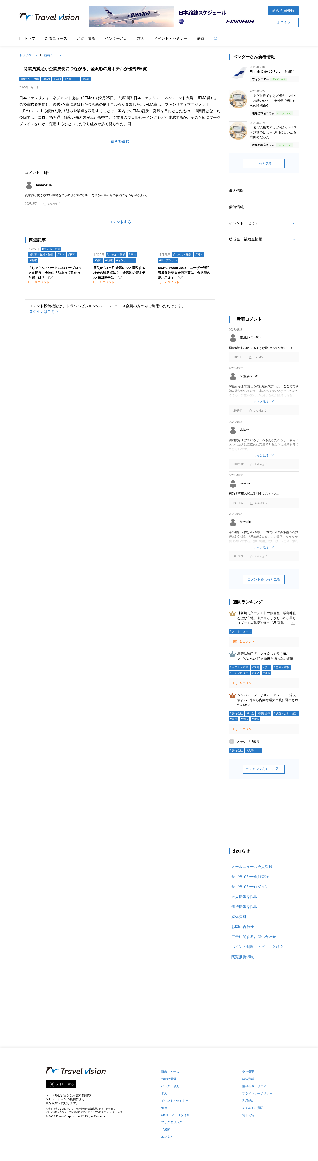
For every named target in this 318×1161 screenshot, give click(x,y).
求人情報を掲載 (244, 897)
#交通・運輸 (282, 667)
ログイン (283, 22)
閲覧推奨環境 (242, 957)
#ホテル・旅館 (29, 79)
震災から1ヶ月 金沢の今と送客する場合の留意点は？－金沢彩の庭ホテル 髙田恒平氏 (119, 272)
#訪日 (266, 667)
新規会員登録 (283, 11)
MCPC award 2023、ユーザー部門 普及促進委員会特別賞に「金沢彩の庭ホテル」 (184, 272)
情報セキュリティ (254, 1086)
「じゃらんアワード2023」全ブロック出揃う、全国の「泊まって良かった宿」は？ (54, 272)
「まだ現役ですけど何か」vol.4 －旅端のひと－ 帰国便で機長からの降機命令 (273, 100)
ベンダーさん (116, 38)
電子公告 (248, 1115)
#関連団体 (263, 713)
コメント (42, 282)
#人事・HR (71, 79)
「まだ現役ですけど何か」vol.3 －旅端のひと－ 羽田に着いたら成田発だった (273, 132)
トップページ (28, 55)
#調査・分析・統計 (42, 254)
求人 (140, 38)
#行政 (250, 713)
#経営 (86, 79)
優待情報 (236, 207)
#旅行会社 (236, 713)
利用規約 (248, 1100)
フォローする (65, 1084)
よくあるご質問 (252, 1108)
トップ (29, 38)
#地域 (33, 260)
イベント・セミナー (170, 38)
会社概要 (248, 1071)
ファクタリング (171, 1122)
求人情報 (236, 191)
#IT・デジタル (168, 260)
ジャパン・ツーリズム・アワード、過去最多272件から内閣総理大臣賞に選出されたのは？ (267, 700)
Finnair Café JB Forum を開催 (272, 71)
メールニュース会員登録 (251, 867)
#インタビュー (125, 260)
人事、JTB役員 (248, 741)
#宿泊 (57, 79)
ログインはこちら (44, 312)
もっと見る (264, 163)
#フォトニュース (240, 631)
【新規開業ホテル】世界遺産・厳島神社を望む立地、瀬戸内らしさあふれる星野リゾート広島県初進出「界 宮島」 (266, 618)
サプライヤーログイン (250, 887)
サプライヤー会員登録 (250, 877)
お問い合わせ (242, 927)
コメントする (120, 222)
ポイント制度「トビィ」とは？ (257, 947)
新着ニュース (56, 38)
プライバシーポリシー (257, 1093)
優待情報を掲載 (244, 907)
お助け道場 (86, 38)
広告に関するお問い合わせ (253, 937)
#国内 (46, 79)
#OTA (255, 673)
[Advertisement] (264, 286)
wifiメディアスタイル (175, 1115)
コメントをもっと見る (263, 579)
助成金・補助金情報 (245, 239)
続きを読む (120, 141)
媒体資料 (238, 917)
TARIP (165, 1129)
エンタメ (167, 1136)
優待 (200, 38)
